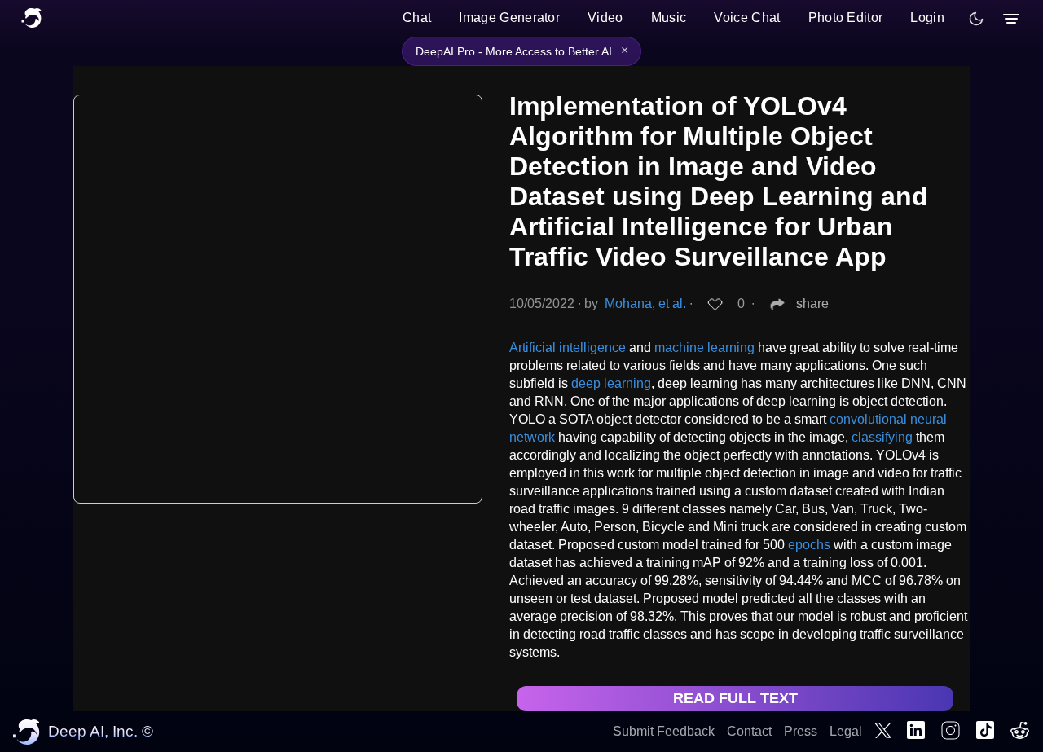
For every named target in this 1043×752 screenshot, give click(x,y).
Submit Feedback (664, 731)
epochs (809, 545)
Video (605, 17)
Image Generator (509, 17)
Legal (846, 731)
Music (669, 17)
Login (927, 17)
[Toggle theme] (976, 19)
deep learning (611, 383)
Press (800, 731)
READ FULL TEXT (735, 698)
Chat (417, 17)
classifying (882, 437)
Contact (749, 731)
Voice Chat (747, 17)
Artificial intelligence (567, 347)
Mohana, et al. (645, 303)
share (812, 303)
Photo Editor (845, 17)
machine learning (704, 347)
